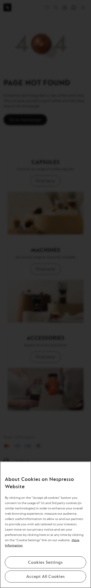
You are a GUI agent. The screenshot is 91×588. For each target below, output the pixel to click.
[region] (45, 524)
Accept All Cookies (45, 576)
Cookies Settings (45, 562)
